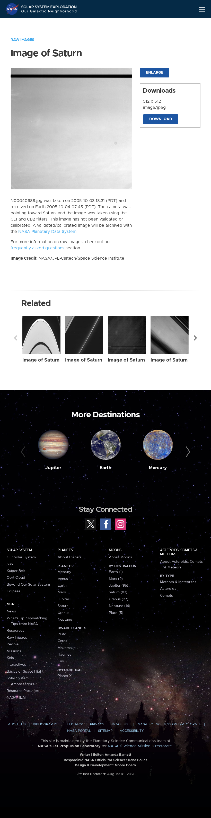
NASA (13, 9)
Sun (10, 564)
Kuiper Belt (16, 571)
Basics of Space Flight (25, 671)
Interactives (16, 664)
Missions (14, 651)
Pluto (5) (116, 613)
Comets (166, 595)
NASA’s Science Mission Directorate (140, 746)
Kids (10, 658)
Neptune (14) (119, 606)
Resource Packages (23, 691)
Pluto (62, 634)
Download (160, 119)
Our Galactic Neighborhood (49, 12)
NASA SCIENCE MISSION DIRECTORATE (169, 724)
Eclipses (13, 591)
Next (195, 337)
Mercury (158, 467)
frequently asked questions (37, 248)
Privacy (97, 724)
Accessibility (132, 731)
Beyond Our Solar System (28, 584)
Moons (115, 550)
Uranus (63, 613)
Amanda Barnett (118, 755)
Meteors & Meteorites (178, 582)
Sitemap (105, 731)
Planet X (65, 676)
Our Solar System (21, 557)
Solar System (19, 550)
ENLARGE (154, 72)
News (11, 611)
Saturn (63, 606)
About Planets (70, 557)
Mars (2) (116, 579)
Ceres (62, 641)
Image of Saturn (40, 360)
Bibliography (45, 724)
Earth (105, 467)
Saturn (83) (118, 592)
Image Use (121, 724)
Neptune (65, 619)
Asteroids (168, 589)
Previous (15, 337)
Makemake (67, 648)
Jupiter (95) (118, 585)
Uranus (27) (118, 599)
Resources (15, 630)
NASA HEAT (17, 697)
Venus (63, 579)
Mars (62, 592)
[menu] (202, 10)
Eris (61, 661)
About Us (17, 724)
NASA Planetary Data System (47, 232)
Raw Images (22, 40)
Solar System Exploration (49, 6)
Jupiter (53, 467)
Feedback (74, 724)
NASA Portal (79, 731)
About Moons (120, 557)
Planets (65, 550)
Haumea (65, 654)
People (13, 644)
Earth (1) (116, 572)
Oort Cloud (16, 577)
